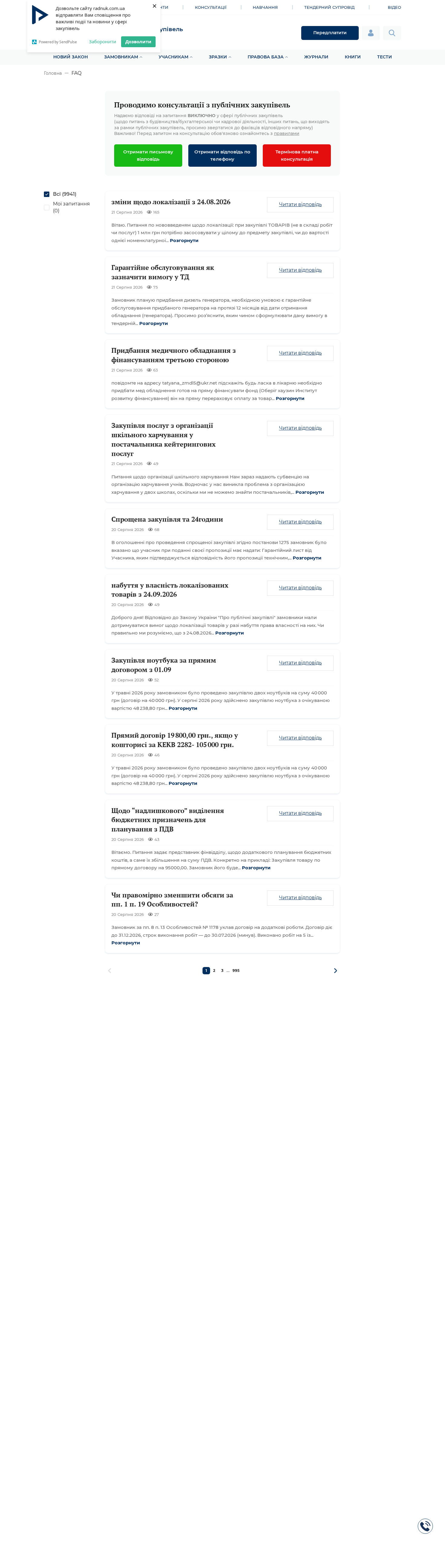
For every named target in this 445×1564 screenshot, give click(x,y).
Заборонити (102, 41)
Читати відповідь (300, 204)
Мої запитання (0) (71, 207)
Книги (353, 57)
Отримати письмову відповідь (148, 155)
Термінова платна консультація (296, 155)
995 (235, 970)
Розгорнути (184, 240)
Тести (384, 57)
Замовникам (121, 57)
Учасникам (173, 57)
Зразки (218, 57)
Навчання (265, 7)
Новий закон (70, 57)
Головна (53, 73)
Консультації (210, 7)
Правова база (266, 57)
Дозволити (138, 41)
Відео (394, 7)
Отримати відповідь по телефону (222, 155)
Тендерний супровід (329, 7)
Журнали (316, 57)
